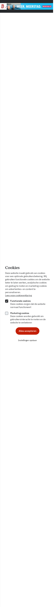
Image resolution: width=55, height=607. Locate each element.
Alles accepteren (27, 330)
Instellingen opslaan (27, 340)
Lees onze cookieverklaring (18, 295)
